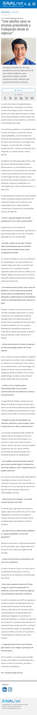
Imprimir (19, 90)
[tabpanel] (18, 51)
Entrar (29, 4)
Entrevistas (16, 12)
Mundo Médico (5, 12)
